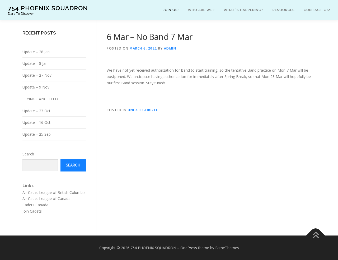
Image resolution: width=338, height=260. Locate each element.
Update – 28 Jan (36, 51)
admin (170, 48)
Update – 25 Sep (36, 134)
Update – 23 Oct (36, 110)
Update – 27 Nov (36, 75)
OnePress (188, 247)
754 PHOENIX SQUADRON (48, 8)
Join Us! (171, 10)
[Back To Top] (315, 235)
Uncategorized (143, 110)
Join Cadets (32, 211)
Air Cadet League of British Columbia (54, 192)
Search (28, 153)
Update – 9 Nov (35, 87)
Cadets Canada (35, 204)
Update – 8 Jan (35, 63)
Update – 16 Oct (36, 122)
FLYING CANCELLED (40, 98)
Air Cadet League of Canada (46, 198)
